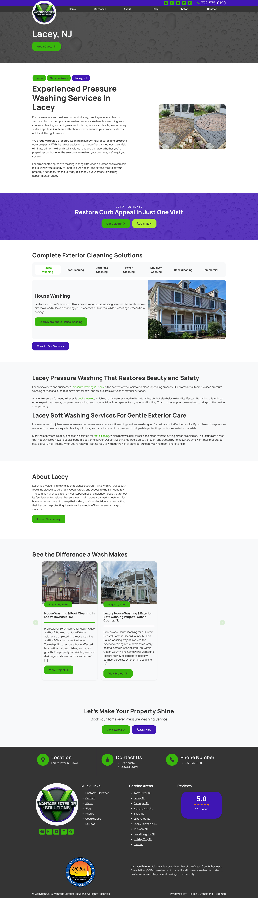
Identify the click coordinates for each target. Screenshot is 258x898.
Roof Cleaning (75, 270)
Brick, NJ (139, 813)
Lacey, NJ (81, 78)
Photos (184, 9)
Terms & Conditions (201, 893)
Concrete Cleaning (102, 269)
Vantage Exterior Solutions (70, 893)
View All (138, 844)
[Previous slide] (35, 622)
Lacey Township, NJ (145, 824)
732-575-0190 (213, 3)
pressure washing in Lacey (88, 387)
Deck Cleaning (183, 270)
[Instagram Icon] (172, 3)
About (89, 803)
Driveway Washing (156, 269)
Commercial (210, 270)
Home (72, 9)
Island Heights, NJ (144, 834)
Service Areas (59, 78)
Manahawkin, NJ (143, 808)
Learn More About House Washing (61, 322)
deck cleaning (86, 398)
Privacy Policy (178, 893)
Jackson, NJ (141, 829)
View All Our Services (50, 346)
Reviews (90, 824)
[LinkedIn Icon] (184, 3)
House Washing (47, 269)
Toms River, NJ (142, 793)
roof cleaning (101, 436)
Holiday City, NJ (143, 839)
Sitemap (221, 893)
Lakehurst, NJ (142, 818)
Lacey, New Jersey (48, 519)
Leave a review (129, 767)
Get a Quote (45, 46)
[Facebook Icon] (166, 3)
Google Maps (93, 818)
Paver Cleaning (129, 269)
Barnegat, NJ (141, 803)
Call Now (146, 223)
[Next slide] (222, 622)
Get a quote (128, 763)
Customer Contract (97, 793)
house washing (104, 304)
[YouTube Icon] (178, 3)
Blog (156, 9)
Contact (212, 9)
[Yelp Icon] (190, 3)
